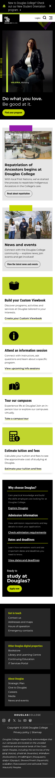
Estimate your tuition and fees (23, 468)
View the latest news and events (22, 264)
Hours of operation (19, 626)
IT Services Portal (18, 663)
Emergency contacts (20, 630)
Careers (12, 692)
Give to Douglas (17, 687)
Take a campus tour (17, 418)
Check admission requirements (27, 532)
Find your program (13, 112)
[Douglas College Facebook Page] (9, 721)
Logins (37, 18)
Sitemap (37, 732)
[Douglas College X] (14, 721)
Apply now (14, 588)
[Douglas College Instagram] (3, 721)
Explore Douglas (18, 508)
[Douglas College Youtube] (24, 721)
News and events (18, 700)
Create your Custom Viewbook (23, 318)
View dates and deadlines (23, 560)
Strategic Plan (16, 683)
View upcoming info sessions (22, 368)
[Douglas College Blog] (30, 721)
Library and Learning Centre (24, 654)
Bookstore (14, 650)
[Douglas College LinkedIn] (19, 721)
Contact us (14, 617)
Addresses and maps (20, 622)
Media (11, 696)
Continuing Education (21, 659)
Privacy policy (21, 732)
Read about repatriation (18, 193)
